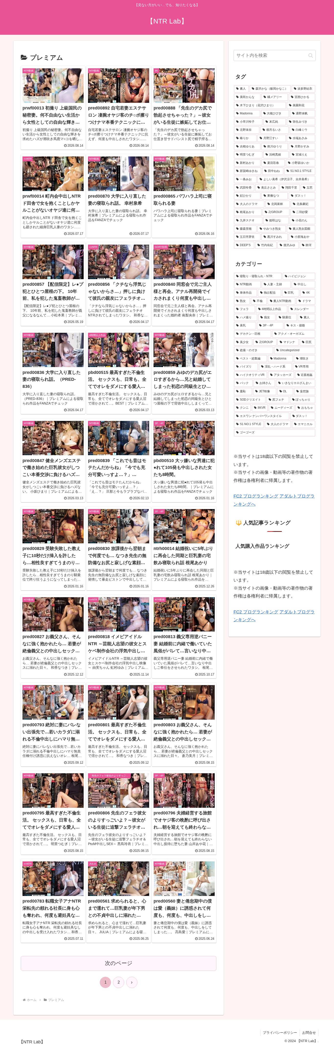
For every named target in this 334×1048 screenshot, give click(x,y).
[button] (310, 55)
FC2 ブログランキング (256, 496)
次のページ (119, 963)
